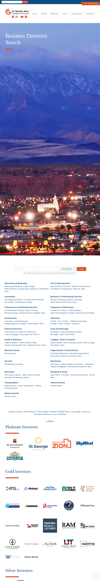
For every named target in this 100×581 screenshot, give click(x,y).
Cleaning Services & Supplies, (30, 313)
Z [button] (75, 273)
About (34, 14)
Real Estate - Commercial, (84, 364)
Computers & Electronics (62, 307)
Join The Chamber (59, 414)
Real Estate (55, 361)
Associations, (55, 356)
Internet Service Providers (84, 313)
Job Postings (75, 412)
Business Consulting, (58, 300)
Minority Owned (11, 350)
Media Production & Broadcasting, (16, 289)
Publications (90, 14)
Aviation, (38, 386)
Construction (10, 318)
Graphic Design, (29, 286)
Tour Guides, (55, 345)
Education (55, 318)
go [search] (82, 269)
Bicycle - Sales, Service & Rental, (27, 375)
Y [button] (73, 273)
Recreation (9, 372)
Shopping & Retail (58, 372)
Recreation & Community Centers (16, 377)
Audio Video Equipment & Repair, (62, 313)
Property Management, (58, 367)
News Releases (29, 412)
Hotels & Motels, (56, 343)
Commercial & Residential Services (20, 307)
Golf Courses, (9, 375)
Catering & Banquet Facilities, (71, 332)
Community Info (76, 14)
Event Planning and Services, (61, 302)
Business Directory (16, 412)
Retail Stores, (55, 375)
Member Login (93, 3)
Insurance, (70, 300)
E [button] (35, 273)
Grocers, (92, 375)
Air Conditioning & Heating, (14, 310)
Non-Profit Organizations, (59, 353)
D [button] (33, 273)
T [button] (63, 273)
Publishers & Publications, (39, 289)
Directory (44, 14)
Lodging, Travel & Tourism (62, 340)
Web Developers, (75, 310)
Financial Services (13, 329)
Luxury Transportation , (26, 386)
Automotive (9, 297)
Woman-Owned (11, 393)
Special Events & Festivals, (60, 286)
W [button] (69, 273)
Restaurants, (55, 332)
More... (7, 291)
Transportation (11, 383)
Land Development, (21, 321)
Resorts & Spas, (89, 343)
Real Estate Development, (77, 367)
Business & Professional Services (66, 297)
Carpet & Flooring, (31, 310)
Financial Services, (11, 332)
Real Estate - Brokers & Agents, (62, 364)
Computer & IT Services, (59, 310)
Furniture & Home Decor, (79, 375)
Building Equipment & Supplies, (15, 324)
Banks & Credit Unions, (27, 332)
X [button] (71, 273)
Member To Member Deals (60, 412)
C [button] (31, 273)
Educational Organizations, (79, 353)
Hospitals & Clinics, (34, 345)
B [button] (29, 273)
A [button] (27, 273)
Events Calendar (43, 412)
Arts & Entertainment (60, 283)
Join (85, 3)
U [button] (65, 273)
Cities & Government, (69, 356)
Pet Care (8, 361)
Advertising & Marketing (15, 283)
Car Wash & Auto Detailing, (34, 300)
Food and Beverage (59, 329)
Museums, (77, 289)
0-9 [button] (24, 273)
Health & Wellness (12, 340)
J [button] (44, 273)
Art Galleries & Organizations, (61, 289)
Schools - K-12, (56, 321)
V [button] (67, 273)
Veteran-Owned (57, 383)
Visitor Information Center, (72, 343)
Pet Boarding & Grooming (13, 364)
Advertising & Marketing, (13, 286)
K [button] (46, 273)
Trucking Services (11, 388)
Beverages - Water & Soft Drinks (62, 334)
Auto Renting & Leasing (23, 302)
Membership (54, 14)
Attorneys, (79, 300)
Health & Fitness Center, (28, 343)
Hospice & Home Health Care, (15, 345)
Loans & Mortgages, (11, 334)
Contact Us (86, 412)
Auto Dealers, (9, 302)
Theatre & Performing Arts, (81, 286)
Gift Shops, (65, 375)
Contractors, (9, 321)
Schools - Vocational (71, 324)
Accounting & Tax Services (29, 334)
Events (64, 14)
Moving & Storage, (11, 313)
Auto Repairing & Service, (13, 300)
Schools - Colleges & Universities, (75, 321)
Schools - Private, (57, 324)
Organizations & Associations (64, 350)
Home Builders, (33, 324)
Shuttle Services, (10, 386)
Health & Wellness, (11, 343)
